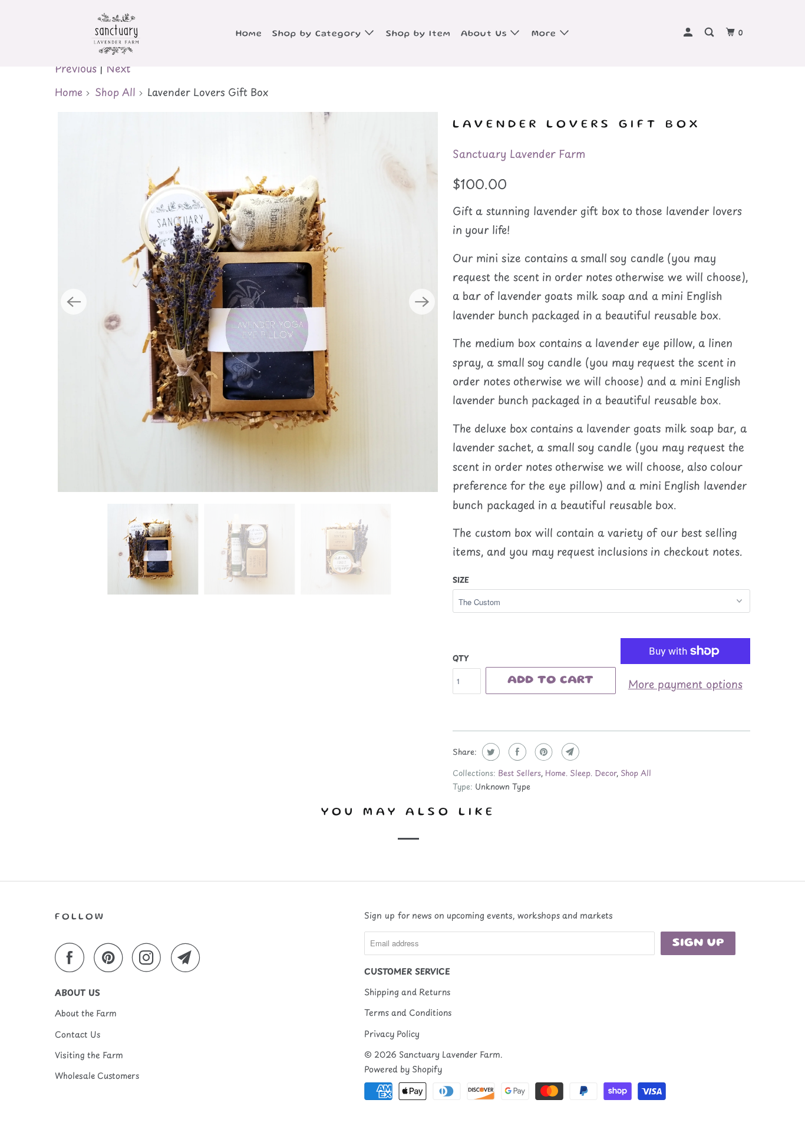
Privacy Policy (392, 1034)
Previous (76, 68)
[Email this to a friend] (569, 752)
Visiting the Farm (89, 1055)
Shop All (115, 92)
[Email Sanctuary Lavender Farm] (188, 957)
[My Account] (689, 33)
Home (249, 34)
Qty (461, 657)
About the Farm (86, 1013)
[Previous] (74, 302)
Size (461, 579)
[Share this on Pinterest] (542, 752)
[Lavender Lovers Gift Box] (248, 302)
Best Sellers (519, 772)
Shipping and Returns (407, 992)
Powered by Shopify (403, 1069)
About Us (485, 34)
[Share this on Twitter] (489, 752)
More (546, 34)
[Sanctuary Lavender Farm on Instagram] (149, 957)
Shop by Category (318, 34)
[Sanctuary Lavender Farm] (115, 33)
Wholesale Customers (97, 1075)
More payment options (685, 684)
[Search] (710, 33)
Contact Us (77, 1034)
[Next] (422, 302)
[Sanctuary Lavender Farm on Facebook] (72, 957)
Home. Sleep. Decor (580, 772)
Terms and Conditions (407, 1012)
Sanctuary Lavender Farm (519, 153)
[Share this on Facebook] (516, 752)
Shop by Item (418, 34)
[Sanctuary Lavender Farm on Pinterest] (111, 957)
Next (118, 68)
